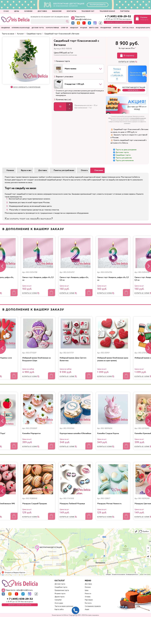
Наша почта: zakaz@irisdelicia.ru (83, 18)
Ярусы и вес (26, 170)
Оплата (84, 170)
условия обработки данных (138, 118)
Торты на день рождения (126, 149)
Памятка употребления (64, 170)
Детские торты (122, 152)
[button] (148, 266)
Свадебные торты (123, 155)
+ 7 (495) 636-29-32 (118, 16)
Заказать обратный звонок (118, 22)
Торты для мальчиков (125, 160)
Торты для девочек (124, 157)
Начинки (10, 170)
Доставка (42, 170)
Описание (98, 170)
